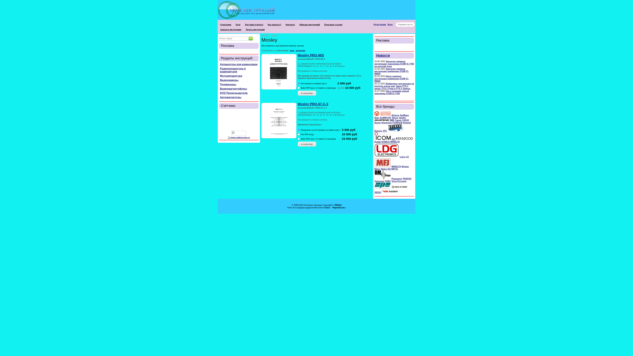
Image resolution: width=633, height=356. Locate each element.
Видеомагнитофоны (233, 88)
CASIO (405, 120)
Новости (383, 55)
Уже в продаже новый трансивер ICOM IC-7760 (391, 92)
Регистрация (380, 24)
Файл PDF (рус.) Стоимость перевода (318, 88)
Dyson (377, 122)
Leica (402, 157)
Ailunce (395, 115)
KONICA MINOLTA (390, 142)
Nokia (384, 169)
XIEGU (377, 192)
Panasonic (397, 179)
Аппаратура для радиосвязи (238, 64)
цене (292, 50)
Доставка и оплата (254, 25)
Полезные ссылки (333, 25)
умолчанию (282, 50)
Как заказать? (274, 25)
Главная (265, 35)
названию (300, 50)
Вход (390, 24)
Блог (238, 25)
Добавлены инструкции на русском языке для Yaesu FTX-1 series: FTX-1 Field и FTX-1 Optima (394, 86)
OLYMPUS (392, 169)
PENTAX (407, 179)
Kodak (377, 142)
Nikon (377, 169)
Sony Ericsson (399, 181)
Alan (376, 118)
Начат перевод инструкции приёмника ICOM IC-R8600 (391, 78)
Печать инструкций (255, 30)
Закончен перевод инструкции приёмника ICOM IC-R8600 (391, 71)
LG (407, 157)
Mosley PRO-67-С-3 (313, 104)
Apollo (402, 118)
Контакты (290, 25)
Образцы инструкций (309, 25)
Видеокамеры (229, 80)
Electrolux (386, 122)
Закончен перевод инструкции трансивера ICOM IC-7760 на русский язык (394, 64)
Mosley (405, 166)
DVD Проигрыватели (234, 93)
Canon (398, 120)
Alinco (395, 118)
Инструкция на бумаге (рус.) (314, 83)
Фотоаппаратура (231, 75)
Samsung (379, 181)
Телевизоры (228, 84)
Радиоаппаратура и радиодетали (233, 70)
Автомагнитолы (230, 97)
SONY (388, 181)
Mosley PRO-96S (311, 55)
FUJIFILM (397, 122)
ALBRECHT (385, 118)
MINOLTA (396, 166)
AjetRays (404, 115)
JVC (394, 139)
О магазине (225, 25)
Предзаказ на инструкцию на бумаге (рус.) (320, 130)
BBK (392, 120)
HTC (385, 131)
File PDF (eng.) (307, 134)
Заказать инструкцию (230, 30)
